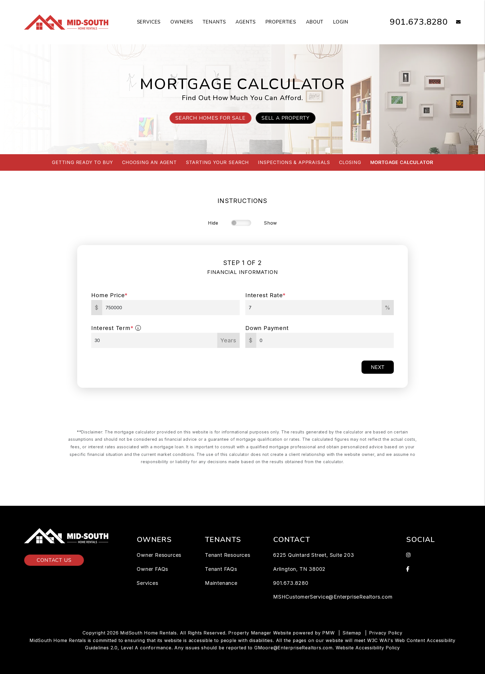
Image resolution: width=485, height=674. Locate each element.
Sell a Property (286, 118)
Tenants (214, 22)
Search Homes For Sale (210, 118)
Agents (245, 22)
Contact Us (54, 560)
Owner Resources (159, 555)
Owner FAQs (152, 569)
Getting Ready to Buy (82, 162)
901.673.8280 (419, 22)
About (314, 22)
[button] (454, 22)
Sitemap (351, 633)
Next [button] (378, 367)
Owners (181, 22)
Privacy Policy (385, 633)
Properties (281, 22)
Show (270, 223)
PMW (328, 633)
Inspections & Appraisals (294, 162)
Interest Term (112, 328)
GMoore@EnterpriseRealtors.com (293, 647)
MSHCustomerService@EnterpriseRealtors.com (333, 597)
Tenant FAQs (221, 569)
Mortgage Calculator (401, 162)
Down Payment (267, 328)
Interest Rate (265, 295)
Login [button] (340, 22)
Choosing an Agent (149, 162)
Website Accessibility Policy (368, 647)
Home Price (109, 295)
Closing (350, 162)
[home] (66, 22)
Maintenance (221, 583)
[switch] (241, 223)
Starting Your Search (217, 162)
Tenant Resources (227, 555)
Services (149, 22)
